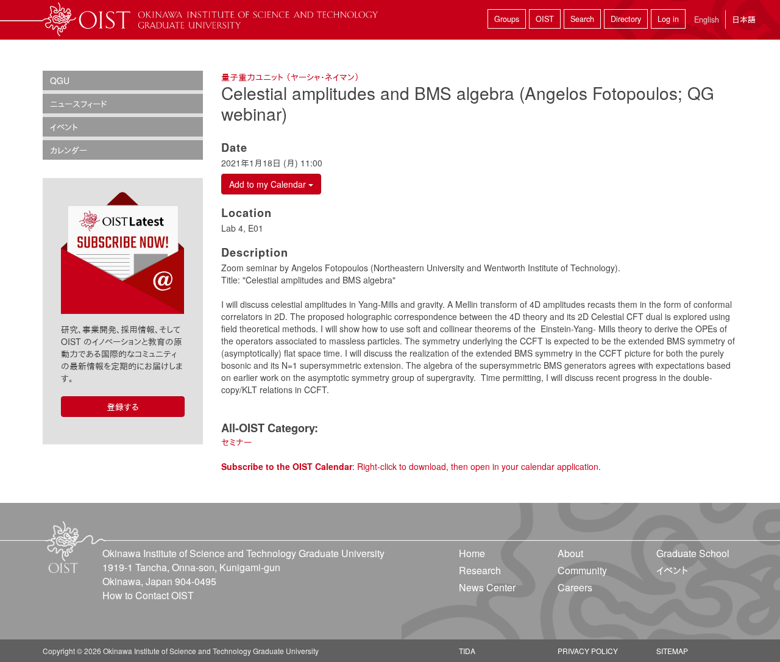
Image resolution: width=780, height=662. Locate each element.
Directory (626, 18)
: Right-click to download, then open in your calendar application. (411, 466)
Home (472, 553)
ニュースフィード (78, 104)
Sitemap (672, 651)
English (706, 19)
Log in (668, 18)
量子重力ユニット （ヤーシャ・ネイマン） (290, 77)
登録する (123, 406)
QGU (59, 80)
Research (480, 570)
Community (582, 570)
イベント (64, 127)
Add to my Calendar (268, 184)
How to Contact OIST (148, 595)
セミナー (236, 442)
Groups (506, 18)
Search (582, 18)
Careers (575, 587)
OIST (545, 18)
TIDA (467, 651)
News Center (487, 587)
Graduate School (692, 553)
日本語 (744, 19)
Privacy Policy (588, 651)
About (570, 553)
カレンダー (68, 150)
